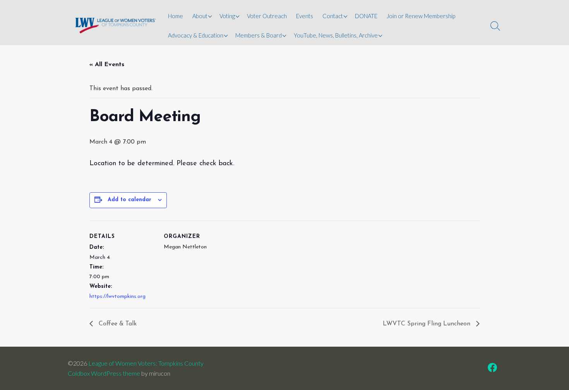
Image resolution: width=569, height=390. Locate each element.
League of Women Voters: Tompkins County (146, 363)
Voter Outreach (267, 15)
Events (304, 15)
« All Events (106, 65)
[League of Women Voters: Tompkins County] (115, 25)
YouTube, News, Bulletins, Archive (336, 35)
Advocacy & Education (195, 35)
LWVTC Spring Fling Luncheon (427, 324)
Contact (332, 15)
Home (175, 15)
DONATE (366, 15)
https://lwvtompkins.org (117, 296)
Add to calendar (129, 200)
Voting (227, 15)
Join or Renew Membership (421, 15)
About (199, 15)
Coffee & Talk (117, 324)
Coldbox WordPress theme (104, 373)
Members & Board (258, 35)
